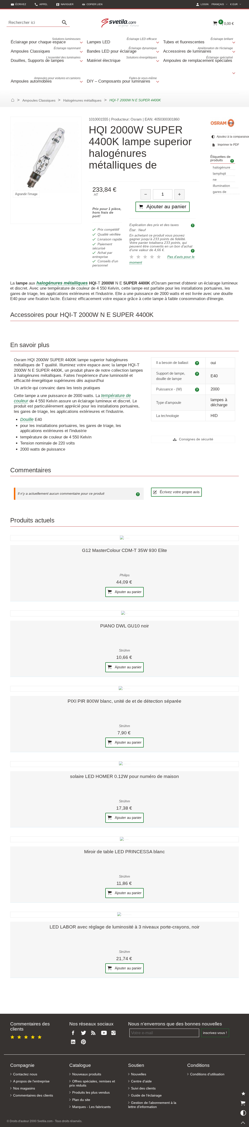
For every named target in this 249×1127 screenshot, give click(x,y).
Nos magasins (24, 1088)
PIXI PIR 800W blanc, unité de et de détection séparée (124, 701)
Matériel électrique (122, 59)
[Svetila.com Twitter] (84, 1033)
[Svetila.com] (121, 23)
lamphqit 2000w (219, 174)
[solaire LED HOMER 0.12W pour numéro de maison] (124, 764)
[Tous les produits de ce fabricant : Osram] (222, 123)
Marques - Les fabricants (91, 1107)
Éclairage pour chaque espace (45, 40)
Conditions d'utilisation (207, 1074)
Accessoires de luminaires (198, 50)
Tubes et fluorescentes (198, 40)
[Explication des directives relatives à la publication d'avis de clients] (138, 494)
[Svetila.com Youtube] (104, 1033)
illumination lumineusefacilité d (225, 186)
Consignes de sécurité (195, 439)
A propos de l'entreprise (31, 1081)
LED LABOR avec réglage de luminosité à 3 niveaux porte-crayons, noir (124, 926)
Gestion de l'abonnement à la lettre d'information (152, 1105)
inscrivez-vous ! (215, 1033)
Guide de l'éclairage (146, 1095)
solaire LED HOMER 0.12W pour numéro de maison (124, 776)
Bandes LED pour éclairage (122, 50)
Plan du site (81, 1100)
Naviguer (67, 4)
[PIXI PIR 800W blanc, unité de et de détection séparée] (124, 688)
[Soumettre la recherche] (66, 23)
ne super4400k (222, 180)
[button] (92, 4)
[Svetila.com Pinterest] (84, 1042)
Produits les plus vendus (91, 1092)
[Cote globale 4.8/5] (26, 1036)
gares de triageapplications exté (226, 192)
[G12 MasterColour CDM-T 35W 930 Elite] (124, 538)
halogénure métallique (221, 168)
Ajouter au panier (128, 591)
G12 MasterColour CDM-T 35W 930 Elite (124, 550)
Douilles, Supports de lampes (45, 59)
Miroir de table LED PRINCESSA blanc (124, 851)
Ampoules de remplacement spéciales (198, 59)
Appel (43, 4)
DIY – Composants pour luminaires (122, 80)
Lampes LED (122, 40)
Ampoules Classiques (45, 50)
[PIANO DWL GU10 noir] (124, 613)
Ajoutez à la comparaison (225, 136)
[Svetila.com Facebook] (74, 1033)
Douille (27, 419)
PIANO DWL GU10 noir (124, 625)
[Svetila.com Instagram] (114, 1033)
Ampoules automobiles (45, 80)
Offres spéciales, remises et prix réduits (92, 1083)
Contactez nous (25, 1074)
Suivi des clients (143, 1088)
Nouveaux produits (86, 1074)
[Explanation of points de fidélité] (193, 250)
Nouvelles (138, 1074)
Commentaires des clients (33, 1095)
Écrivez (20, 4)
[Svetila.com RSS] (94, 1033)
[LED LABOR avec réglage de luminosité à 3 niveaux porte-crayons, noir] (124, 914)
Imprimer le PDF (226, 144)
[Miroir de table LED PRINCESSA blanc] (124, 839)
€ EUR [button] (236, 4)
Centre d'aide (141, 1081)
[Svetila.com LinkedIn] (74, 1042)
